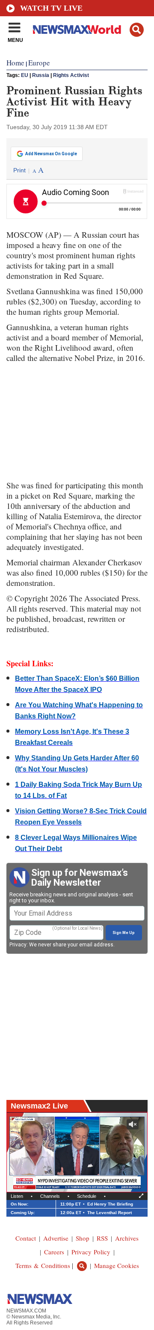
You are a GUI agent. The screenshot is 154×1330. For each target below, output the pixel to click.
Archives (127, 1238)
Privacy (18, 945)
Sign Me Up (124, 933)
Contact (25, 1238)
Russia (40, 75)
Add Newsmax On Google (51, 153)
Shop (82, 1238)
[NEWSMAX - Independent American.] (77, 29)
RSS (102, 1238)
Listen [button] (17, 1196)
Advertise (55, 1238)
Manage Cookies (116, 1265)
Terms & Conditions (42, 1265)
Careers (54, 1251)
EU (24, 75)
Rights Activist (71, 75)
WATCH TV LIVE (51, 8)
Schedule (86, 1196)
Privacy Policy (90, 1251)
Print (19, 170)
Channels (50, 1196)
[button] (137, 30)
